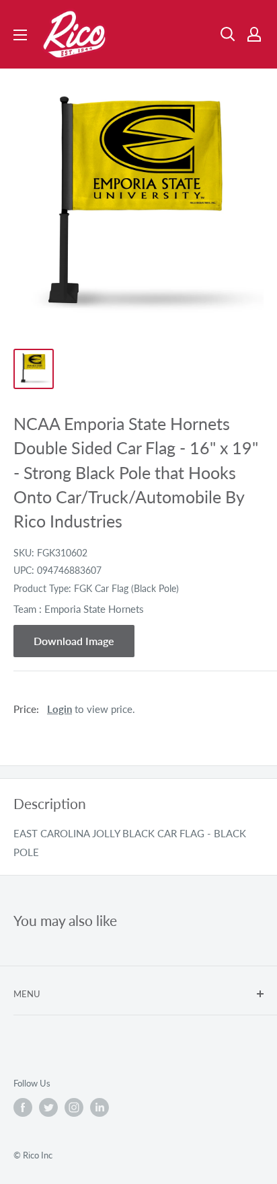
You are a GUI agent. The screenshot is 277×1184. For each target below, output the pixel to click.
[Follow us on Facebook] (22, 1107)
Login (59, 709)
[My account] (254, 34)
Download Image (74, 640)
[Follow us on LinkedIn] (99, 1107)
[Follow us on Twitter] (48, 1107)
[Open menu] (20, 35)
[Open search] (228, 34)
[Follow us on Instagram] (74, 1107)
